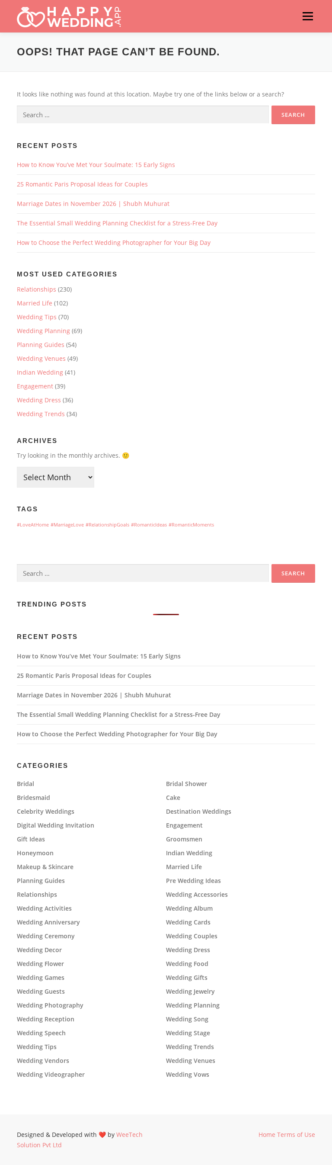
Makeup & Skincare (45, 867)
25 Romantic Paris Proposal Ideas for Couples (82, 184)
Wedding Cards (188, 922)
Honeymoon (35, 853)
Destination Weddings (198, 811)
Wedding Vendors (43, 1061)
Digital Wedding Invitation (55, 825)
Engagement (35, 386)
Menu (307, 16)
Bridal (25, 784)
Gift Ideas (31, 839)
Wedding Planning (43, 331)
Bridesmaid (33, 798)
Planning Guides (40, 344)
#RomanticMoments (191, 525)
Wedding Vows (187, 1074)
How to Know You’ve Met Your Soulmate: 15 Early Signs (96, 164)
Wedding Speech (41, 1033)
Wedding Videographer (51, 1074)
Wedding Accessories (197, 895)
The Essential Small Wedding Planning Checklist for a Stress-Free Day (117, 223)
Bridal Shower (186, 784)
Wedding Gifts (187, 978)
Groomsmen (184, 839)
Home (267, 1134)
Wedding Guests (41, 991)
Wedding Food (187, 964)
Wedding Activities (44, 908)
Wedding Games (40, 978)
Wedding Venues (41, 358)
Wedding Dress (39, 400)
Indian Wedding (40, 372)
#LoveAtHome (33, 525)
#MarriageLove (67, 525)
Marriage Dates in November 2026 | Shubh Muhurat (93, 203)
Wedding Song (187, 1019)
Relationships (36, 289)
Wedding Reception (45, 1019)
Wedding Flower (40, 964)
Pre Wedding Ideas (193, 881)
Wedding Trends (41, 414)
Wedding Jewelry (190, 991)
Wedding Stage (188, 1033)
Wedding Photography (50, 1005)
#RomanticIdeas (149, 525)
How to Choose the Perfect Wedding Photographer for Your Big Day (114, 242)
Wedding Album (189, 908)
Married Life (34, 303)
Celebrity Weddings (45, 811)
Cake (173, 798)
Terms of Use (296, 1134)
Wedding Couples (191, 936)
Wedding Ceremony (46, 936)
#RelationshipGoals (107, 525)
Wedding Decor (39, 950)
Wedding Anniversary (48, 922)
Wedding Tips (37, 317)
